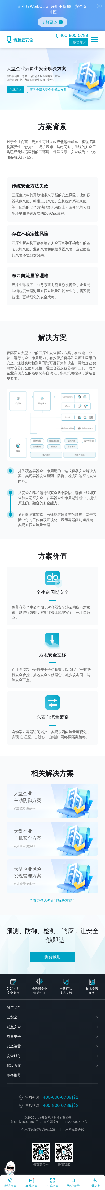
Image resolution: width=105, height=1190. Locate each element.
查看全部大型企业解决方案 (48, 90)
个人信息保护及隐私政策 (38, 1129)
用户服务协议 (74, 1129)
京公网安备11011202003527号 (65, 1122)
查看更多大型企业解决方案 (50, 900)
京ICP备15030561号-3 (26, 1122)
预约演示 (78, 42)
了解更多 (49, 22)
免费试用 (52, 957)
